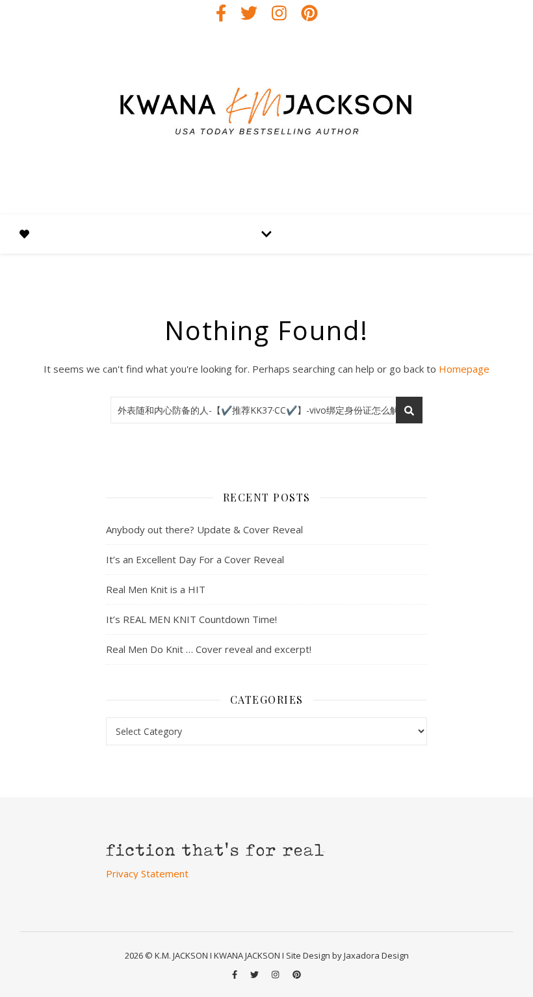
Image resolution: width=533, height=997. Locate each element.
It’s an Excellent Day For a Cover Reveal (195, 559)
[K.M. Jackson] (266, 120)
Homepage (464, 368)
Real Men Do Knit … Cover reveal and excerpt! (208, 649)
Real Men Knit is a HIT (155, 589)
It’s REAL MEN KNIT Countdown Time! (191, 619)
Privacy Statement (147, 873)
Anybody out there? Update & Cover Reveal (204, 529)
